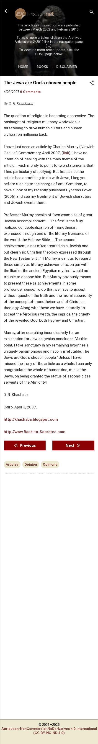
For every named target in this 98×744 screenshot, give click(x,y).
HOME (23, 67)
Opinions (50, 464)
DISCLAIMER (66, 67)
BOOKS (42, 67)
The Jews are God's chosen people (40, 82)
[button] (91, 83)
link (66, 153)
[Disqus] (49, 535)
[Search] (91, 12)
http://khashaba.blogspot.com (31, 419)
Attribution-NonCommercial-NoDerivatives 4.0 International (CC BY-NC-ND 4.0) (49, 731)
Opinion (30, 464)
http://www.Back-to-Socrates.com (34, 431)
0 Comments (30, 92)
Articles (12, 464)
